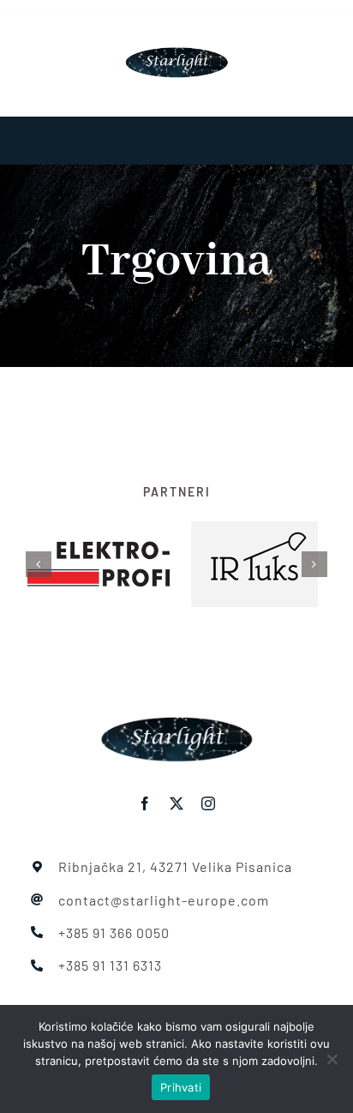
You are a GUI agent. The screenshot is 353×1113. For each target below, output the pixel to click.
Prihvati (180, 1087)
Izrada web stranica (132, 998)
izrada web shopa (236, 998)
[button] (38, 555)
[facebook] (145, 784)
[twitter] (177, 784)
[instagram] (208, 784)
